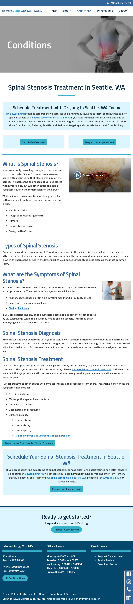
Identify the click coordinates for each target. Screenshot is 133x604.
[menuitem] (53, 11)
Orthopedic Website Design (62, 599)
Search (96, 599)
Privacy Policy (10, 594)
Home (53, 11)
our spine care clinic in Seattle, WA (66, 478)
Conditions (84, 11)
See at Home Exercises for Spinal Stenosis (29, 443)
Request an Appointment (99, 142)
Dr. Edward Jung (15, 114)
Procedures (105, 11)
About (67, 11)
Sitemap (71, 594)
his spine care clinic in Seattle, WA (49, 117)
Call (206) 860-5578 (33, 142)
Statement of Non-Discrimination (42, 594)
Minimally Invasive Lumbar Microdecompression (42, 436)
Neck (11, 308)
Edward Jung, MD (35, 474)
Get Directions (15, 578)
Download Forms (107, 564)
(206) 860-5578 (112, 478)
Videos (123, 11)
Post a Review (106, 560)
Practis (86, 599)
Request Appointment (66, 529)
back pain (23, 308)
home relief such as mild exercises (91, 369)
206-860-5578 (119, 3)
